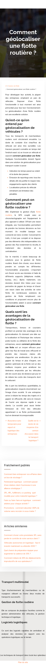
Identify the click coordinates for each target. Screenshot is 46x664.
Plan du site (23, 662)
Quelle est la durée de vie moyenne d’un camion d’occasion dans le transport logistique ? (31, 431)
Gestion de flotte (13, 86)
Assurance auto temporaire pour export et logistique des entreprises (14, 427)
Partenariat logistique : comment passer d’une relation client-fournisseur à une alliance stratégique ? (21, 485)
